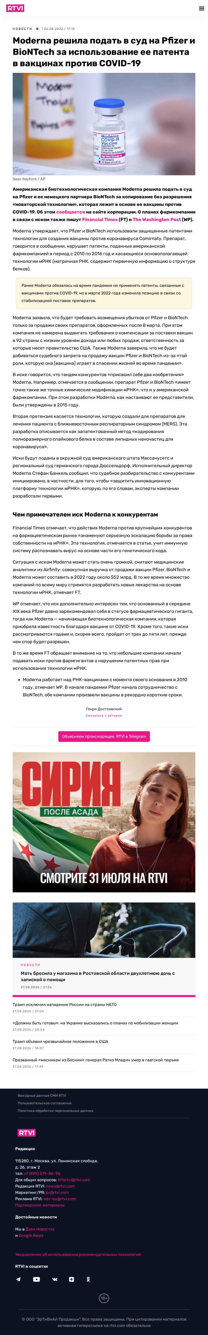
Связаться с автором (104, 715)
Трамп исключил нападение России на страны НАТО (65, 1004)
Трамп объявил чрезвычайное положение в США (60, 1041)
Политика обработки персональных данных (56, 1111)
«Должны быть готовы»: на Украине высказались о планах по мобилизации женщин (95, 1023)
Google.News (31, 1235)
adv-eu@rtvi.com (59, 1198)
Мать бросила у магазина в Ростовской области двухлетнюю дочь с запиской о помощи (98, 976)
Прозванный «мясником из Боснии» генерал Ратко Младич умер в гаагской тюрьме (96, 1060)
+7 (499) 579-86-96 (42, 1173)
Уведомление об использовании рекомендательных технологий (78, 1254)
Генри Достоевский (104, 709)
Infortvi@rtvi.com (74, 1179)
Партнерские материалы (39, 1205)
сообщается (70, 212)
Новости (22, 29)
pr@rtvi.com (57, 1192)
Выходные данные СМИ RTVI (42, 1095)
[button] (202, 8)
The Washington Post (157, 219)
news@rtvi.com (60, 1186)
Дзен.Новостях (40, 1229)
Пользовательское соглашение (45, 1103)
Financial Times (100, 219)
